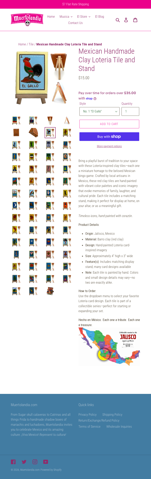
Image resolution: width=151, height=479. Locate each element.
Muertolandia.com (30, 469)
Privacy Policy (87, 414)
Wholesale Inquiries (119, 426)
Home (22, 44)
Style (82, 104)
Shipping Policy (112, 414)
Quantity (127, 104)
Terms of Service (89, 426)
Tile (31, 44)
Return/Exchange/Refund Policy (98, 420)
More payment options (109, 146)
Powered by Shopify (51, 469)
